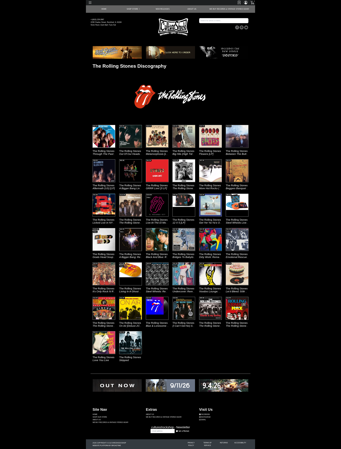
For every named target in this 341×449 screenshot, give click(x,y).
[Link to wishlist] (239, 3)
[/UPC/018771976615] (184, 308)
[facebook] (237, 27)
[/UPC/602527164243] (104, 342)
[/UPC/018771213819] (157, 136)
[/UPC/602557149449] (157, 306)
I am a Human (183, 431)
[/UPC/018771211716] (184, 200)
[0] (252, 3)
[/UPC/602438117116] (130, 170)
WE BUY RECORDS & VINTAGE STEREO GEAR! (229, 9)
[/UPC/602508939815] (104, 239)
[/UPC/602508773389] (184, 239)
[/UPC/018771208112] (184, 170)
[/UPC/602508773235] (157, 239)
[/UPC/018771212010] (237, 136)
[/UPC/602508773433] (130, 239)
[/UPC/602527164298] (130, 342)
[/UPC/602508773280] (210, 239)
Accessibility (240, 443)
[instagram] (241, 27)
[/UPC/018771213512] (104, 136)
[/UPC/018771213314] (184, 136)
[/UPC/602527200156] (237, 313)
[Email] (246, 27)
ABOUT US (191, 9)
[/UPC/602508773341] (210, 274)
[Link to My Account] (246, 3)
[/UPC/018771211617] (210, 205)
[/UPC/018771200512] (130, 205)
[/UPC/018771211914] (104, 170)
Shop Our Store (100, 417)
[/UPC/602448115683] (157, 170)
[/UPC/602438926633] (157, 205)
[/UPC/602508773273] (184, 274)
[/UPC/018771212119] (210, 170)
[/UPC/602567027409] (130, 308)
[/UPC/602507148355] (130, 270)
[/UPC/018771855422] (104, 308)
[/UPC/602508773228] (104, 274)
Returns (224, 443)
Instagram (205, 417)
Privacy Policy (191, 444)
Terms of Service (207, 444)
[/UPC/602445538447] (104, 204)
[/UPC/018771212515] (130, 136)
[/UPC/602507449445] (237, 202)
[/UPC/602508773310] (157, 274)
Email (203, 420)
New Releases (163, 9)
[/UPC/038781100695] (210, 308)
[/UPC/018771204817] (237, 170)
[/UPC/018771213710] (210, 136)
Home (95, 414)
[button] (133, 9)
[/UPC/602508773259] (237, 239)
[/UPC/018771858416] (237, 274)
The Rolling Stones (103, 151)
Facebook (205, 414)
